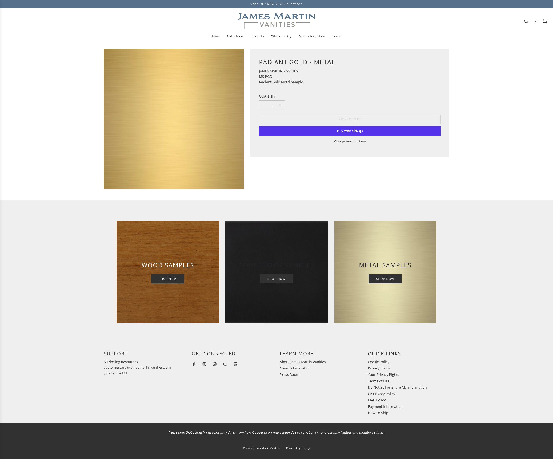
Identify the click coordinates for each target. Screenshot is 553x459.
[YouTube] (225, 364)
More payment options (350, 141)
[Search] (526, 21)
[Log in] (535, 21)
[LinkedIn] (235, 364)
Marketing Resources (121, 362)
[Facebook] (194, 364)
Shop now (168, 279)
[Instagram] (204, 364)
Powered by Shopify (298, 448)
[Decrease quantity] (264, 105)
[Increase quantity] (280, 105)
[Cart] (545, 21)
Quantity (267, 96)
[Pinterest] (214, 364)
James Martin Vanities (278, 71)
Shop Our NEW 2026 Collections (276, 4)
